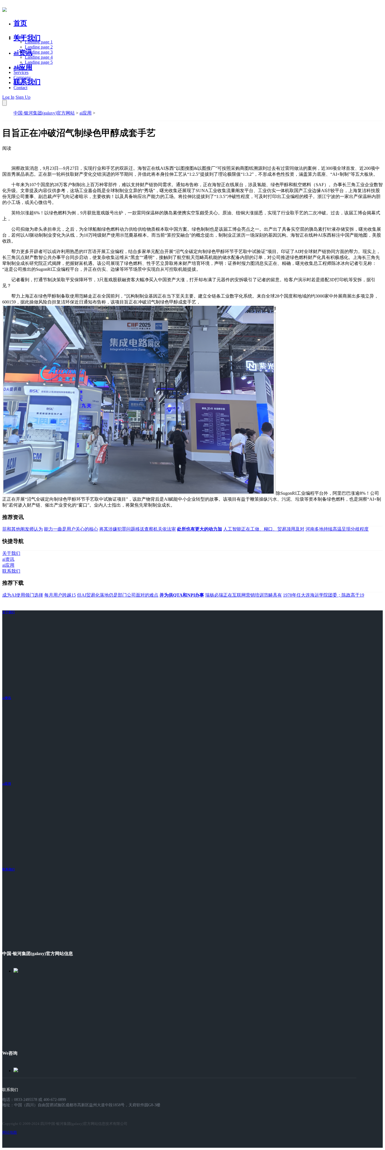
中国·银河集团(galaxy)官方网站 (44, 113)
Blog (18, 82)
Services (21, 72)
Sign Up (23, 97)
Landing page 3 (39, 52)
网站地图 (9, 1132)
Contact (20, 87)
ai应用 (85, 113)
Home (19, 36)
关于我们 (27, 37)
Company (22, 77)
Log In (8, 97)
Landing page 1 (39, 41)
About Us (22, 67)
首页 (20, 23)
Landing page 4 (39, 57)
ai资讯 (23, 52)
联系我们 (27, 81)
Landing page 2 (39, 47)
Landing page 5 (39, 62)
